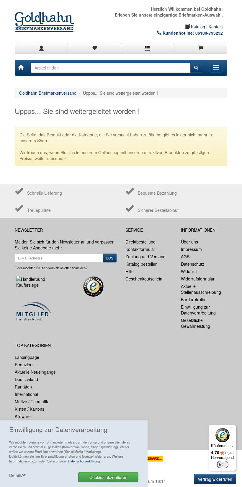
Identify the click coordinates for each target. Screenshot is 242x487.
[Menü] (232, 428)
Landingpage (27, 357)
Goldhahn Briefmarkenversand (47, 93)
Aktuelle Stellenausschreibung (201, 289)
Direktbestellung (140, 242)
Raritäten (23, 387)
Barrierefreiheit (195, 299)
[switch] (222, 464)
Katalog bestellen (141, 264)
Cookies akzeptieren (108, 477)
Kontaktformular (140, 249)
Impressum (191, 249)
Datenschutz (192, 264)
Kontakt (216, 27)
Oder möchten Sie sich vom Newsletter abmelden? (51, 267)
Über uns (189, 242)
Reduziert (24, 364)
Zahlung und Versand (145, 256)
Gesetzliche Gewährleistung (195, 323)
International (26, 394)
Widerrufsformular (198, 279)
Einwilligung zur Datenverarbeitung (198, 310)
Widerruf (189, 271)
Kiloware (23, 416)
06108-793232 (209, 33)
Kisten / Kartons (29, 409)
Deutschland (26, 379)
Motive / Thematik (31, 401)
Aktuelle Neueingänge (35, 372)
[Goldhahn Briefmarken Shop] (47, 16)
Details (15, 475)
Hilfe (129, 271)
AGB (185, 256)
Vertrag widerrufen (215, 479)
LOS (109, 257)
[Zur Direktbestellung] (147, 48)
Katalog (197, 27)
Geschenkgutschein (143, 279)
